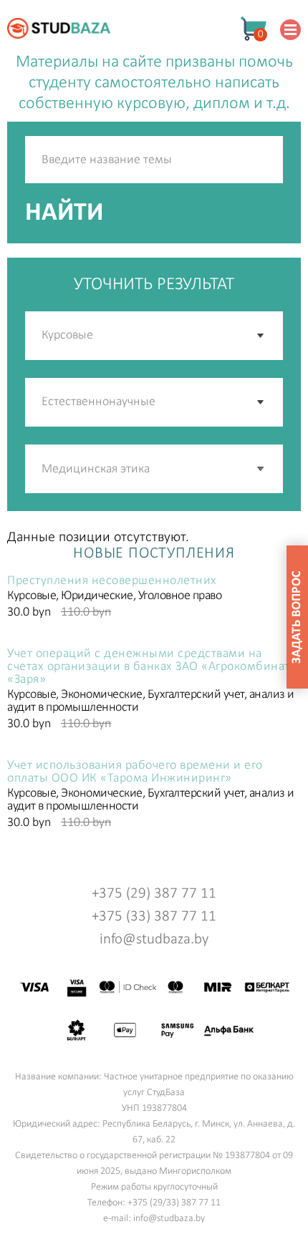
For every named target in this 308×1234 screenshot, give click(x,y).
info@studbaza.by (154, 939)
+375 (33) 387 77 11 (154, 916)
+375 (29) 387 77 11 (154, 893)
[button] (261, 468)
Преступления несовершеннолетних (112, 581)
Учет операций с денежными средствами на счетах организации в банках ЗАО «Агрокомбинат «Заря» (148, 667)
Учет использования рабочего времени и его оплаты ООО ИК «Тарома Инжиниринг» (135, 772)
